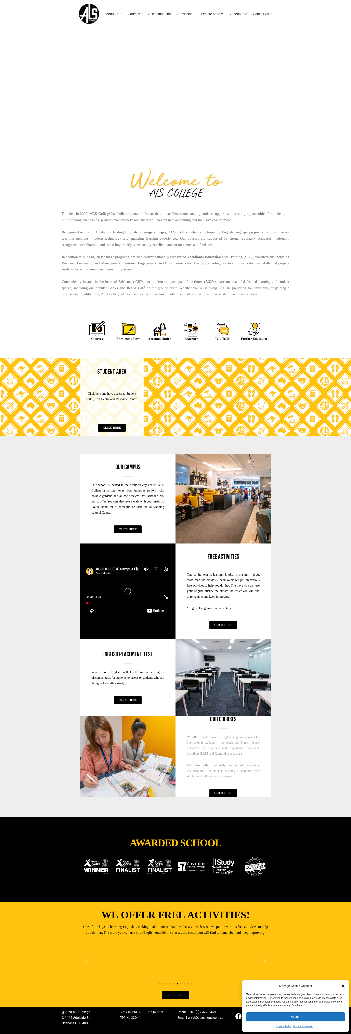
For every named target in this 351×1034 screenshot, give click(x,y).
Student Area (238, 14)
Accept (295, 1016)
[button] (343, 986)
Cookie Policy (283, 1026)
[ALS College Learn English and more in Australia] (89, 14)
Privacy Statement (303, 1026)
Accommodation (160, 14)
